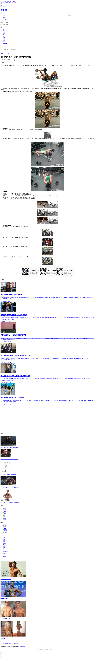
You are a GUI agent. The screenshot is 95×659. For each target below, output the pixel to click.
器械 (4, 17)
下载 (14, 1)
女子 (4, 541)
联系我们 (16, 643)
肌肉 (4, 30)
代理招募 (5, 43)
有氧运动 (5, 547)
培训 (4, 41)
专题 (4, 40)
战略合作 (11, 643)
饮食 (4, 37)
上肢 (8, 53)
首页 (2, 1)
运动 (4, 18)
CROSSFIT (5, 551)
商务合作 (7, 643)
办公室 (4, 543)
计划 (4, 32)
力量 (4, 540)
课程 (4, 33)
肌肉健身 (3, 53)
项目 (4, 36)
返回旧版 (14, 2)
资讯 (4, 39)
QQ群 (10, 2)
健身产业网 (9, 1)
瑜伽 (4, 15)
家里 (4, 544)
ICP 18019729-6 (21, 646)
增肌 (4, 539)
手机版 (4, 1)
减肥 (4, 537)
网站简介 (3, 643)
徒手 (4, 546)
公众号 (2, 2)
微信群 (6, 2)
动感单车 (5, 19)
